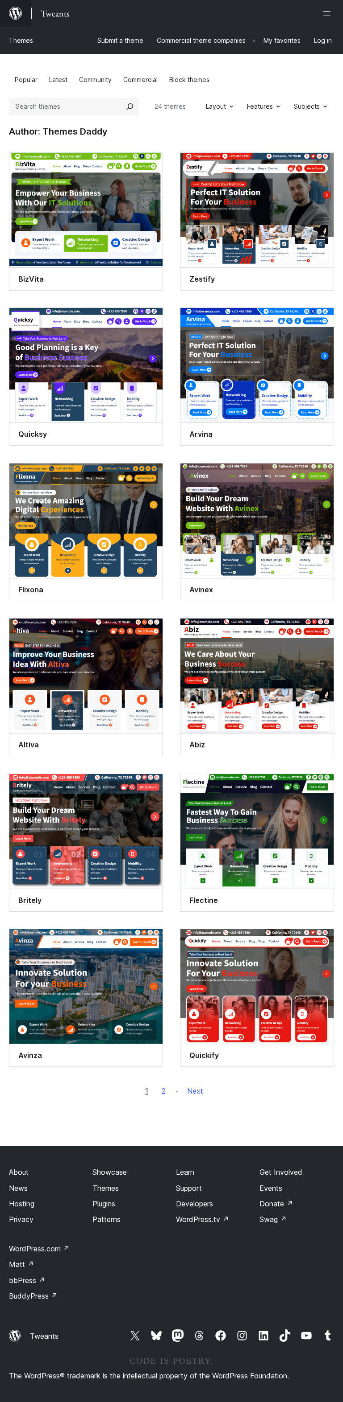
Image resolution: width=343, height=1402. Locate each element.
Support (189, 1188)
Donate (276, 1203)
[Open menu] (328, 13)
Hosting (21, 1203)
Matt (21, 1264)
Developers (194, 1203)
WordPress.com (39, 1248)
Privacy (21, 1219)
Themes (21, 40)
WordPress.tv (202, 1219)
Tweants (44, 1336)
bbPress (27, 1280)
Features (260, 106)
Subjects (307, 106)
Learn (185, 1172)
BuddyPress (33, 1295)
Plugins (103, 1203)
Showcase (109, 1172)
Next (195, 1090)
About (19, 1172)
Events (270, 1188)
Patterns (106, 1219)
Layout (216, 106)
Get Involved (280, 1172)
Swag (273, 1219)
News (18, 1188)
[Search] (130, 106)
